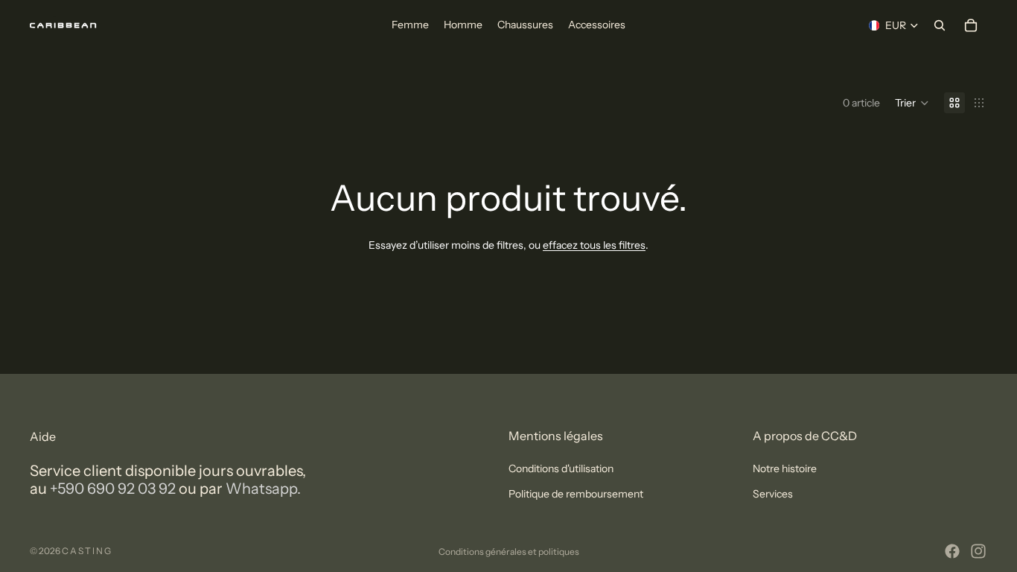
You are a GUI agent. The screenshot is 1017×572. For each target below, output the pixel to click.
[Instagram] (978, 551)
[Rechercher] (939, 25)
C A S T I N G (86, 550)
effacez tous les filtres (594, 245)
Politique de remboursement (575, 494)
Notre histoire (785, 468)
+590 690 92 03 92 (113, 489)
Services (773, 494)
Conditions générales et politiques (509, 551)
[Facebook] (952, 551)
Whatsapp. (263, 489)
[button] (912, 102)
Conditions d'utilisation (560, 468)
